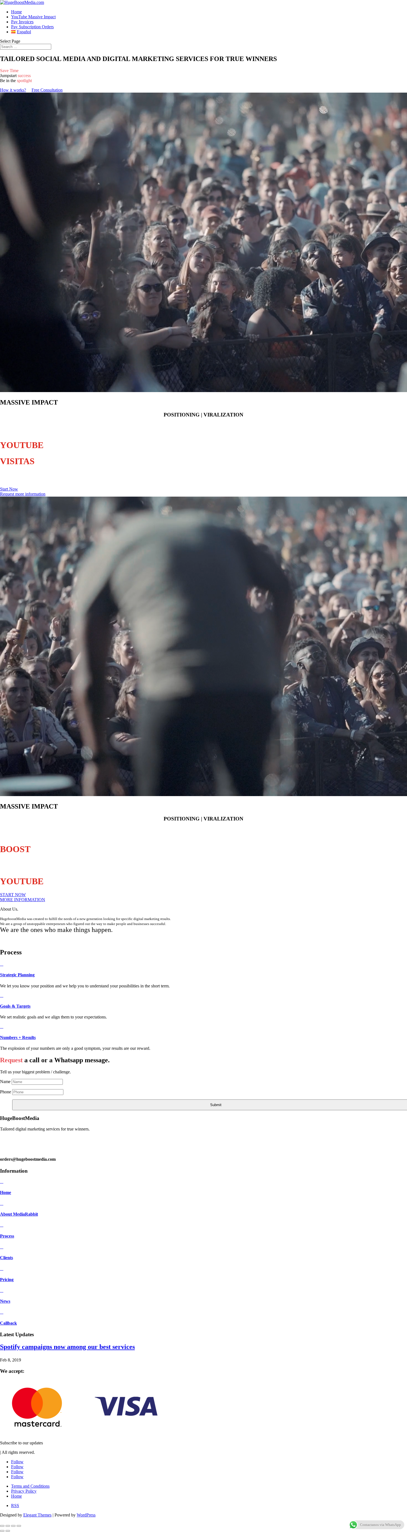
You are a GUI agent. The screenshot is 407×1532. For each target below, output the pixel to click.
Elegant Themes (37, 1515)
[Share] (13, 1526)
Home (16, 11)
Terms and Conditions (30, 1486)
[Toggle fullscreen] (8, 1526)
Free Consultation (47, 90)
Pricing (7, 1279)
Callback (8, 1323)
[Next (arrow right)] (8, 1531)
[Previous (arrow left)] (2, 1531)
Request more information (22, 494)
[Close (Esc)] (19, 1526)
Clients (6, 1257)
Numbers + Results (18, 1037)
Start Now (9, 489)
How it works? (13, 90)
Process (7, 1236)
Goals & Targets (15, 1006)
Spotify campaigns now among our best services (67, 1346)
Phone (5, 1091)
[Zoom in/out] (2, 1526)
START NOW (13, 894)
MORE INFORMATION (22, 899)
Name (5, 1081)
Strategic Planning (17, 974)
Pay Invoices (22, 21)
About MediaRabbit (19, 1214)
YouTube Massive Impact (33, 16)
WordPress (86, 1515)
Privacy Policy (24, 1491)
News (5, 1301)
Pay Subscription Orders (32, 26)
